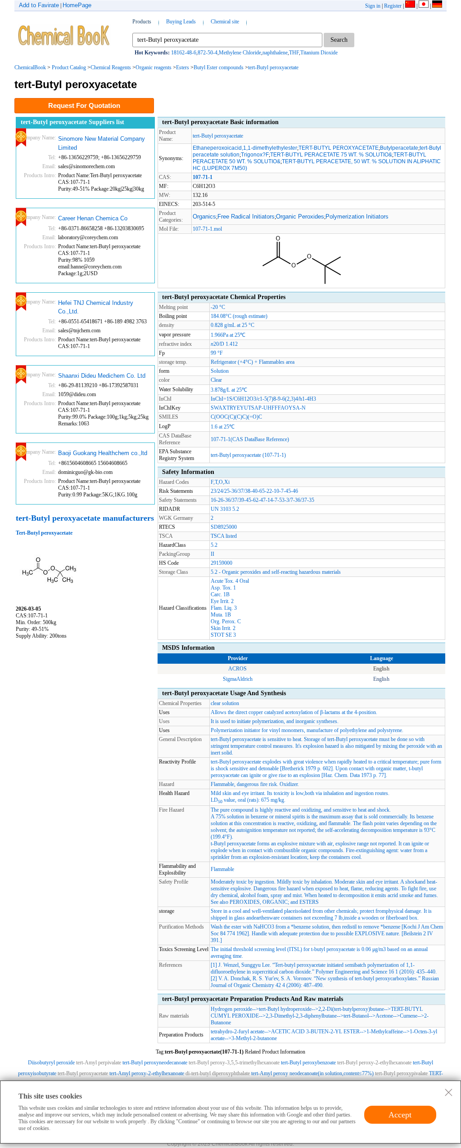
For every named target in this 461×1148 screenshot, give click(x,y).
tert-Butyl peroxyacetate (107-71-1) (248, 455)
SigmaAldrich (238, 679)
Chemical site (225, 21)
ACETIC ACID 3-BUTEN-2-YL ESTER (315, 1031)
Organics (204, 216)
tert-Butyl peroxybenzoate (308, 1062)
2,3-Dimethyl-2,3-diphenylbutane (301, 1016)
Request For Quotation (84, 105)
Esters (182, 67)
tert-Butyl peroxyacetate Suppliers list (72, 122)
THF (294, 52)
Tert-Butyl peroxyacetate (44, 533)
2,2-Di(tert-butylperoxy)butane (351, 1009)
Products (141, 21)
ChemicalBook (30, 67)
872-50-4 (207, 52)
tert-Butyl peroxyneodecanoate (154, 1062)
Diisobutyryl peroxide (51, 1062)
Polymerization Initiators (357, 216)
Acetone (384, 1016)
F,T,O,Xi (220, 482)
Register (393, 6)
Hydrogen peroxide (231, 1009)
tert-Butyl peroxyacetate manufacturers (85, 518)
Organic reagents (154, 67)
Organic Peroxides (300, 216)
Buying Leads (181, 21)
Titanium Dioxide (319, 52)
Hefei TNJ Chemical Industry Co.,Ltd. (95, 307)
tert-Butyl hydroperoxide (285, 1009)
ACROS (237, 669)
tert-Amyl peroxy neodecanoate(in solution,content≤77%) (312, 1073)
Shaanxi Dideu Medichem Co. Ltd (101, 375)
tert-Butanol (356, 1016)
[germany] (437, 6)
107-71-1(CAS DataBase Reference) (250, 439)
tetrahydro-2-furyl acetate (237, 1031)
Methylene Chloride (240, 52)
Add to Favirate (39, 5)
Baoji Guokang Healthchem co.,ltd (102, 453)
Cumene (408, 1016)
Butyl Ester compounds (219, 67)
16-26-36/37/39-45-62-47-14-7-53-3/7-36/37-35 (262, 500)
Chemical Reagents (110, 67)
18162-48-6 (183, 52)
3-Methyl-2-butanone (254, 1038)
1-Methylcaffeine (384, 1031)
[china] (410, 6)
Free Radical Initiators (246, 216)
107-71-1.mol (207, 229)
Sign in (372, 6)
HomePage (77, 5)
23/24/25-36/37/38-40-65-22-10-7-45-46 (254, 491)
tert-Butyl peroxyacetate (273, 67)
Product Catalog (69, 67)
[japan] (424, 6)
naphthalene (275, 52)
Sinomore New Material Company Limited (101, 143)
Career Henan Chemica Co (92, 218)
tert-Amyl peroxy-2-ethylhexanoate (146, 1073)
